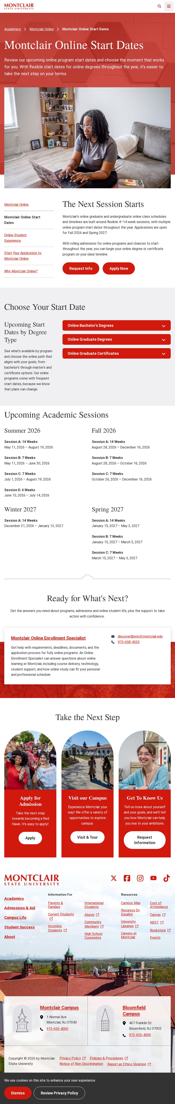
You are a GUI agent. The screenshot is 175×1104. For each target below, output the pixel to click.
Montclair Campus (59, 1007)
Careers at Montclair (129, 935)
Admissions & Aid (19, 908)
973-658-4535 (129, 642)
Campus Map (130, 903)
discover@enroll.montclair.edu (140, 636)
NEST (154, 922)
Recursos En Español (130, 912)
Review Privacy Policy (59, 1093)
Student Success (19, 927)
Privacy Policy (70, 1058)
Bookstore (158, 930)
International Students (94, 905)
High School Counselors (93, 936)
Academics (12, 29)
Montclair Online (41, 29)
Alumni (89, 915)
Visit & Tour (87, 837)
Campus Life (15, 917)
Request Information (144, 840)
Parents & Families (55, 905)
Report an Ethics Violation (126, 1064)
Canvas (155, 915)
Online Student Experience (15, 238)
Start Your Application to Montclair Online (22, 256)
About (9, 937)
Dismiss (18, 1093)
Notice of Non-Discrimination (81, 1064)
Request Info (80, 268)
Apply (30, 838)
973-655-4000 (57, 1029)
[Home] (19, 6)
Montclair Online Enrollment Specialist (48, 638)
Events (155, 938)
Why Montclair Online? (21, 271)
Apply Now (118, 268)
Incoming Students (55, 928)
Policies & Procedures (106, 1058)
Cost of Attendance (159, 905)
